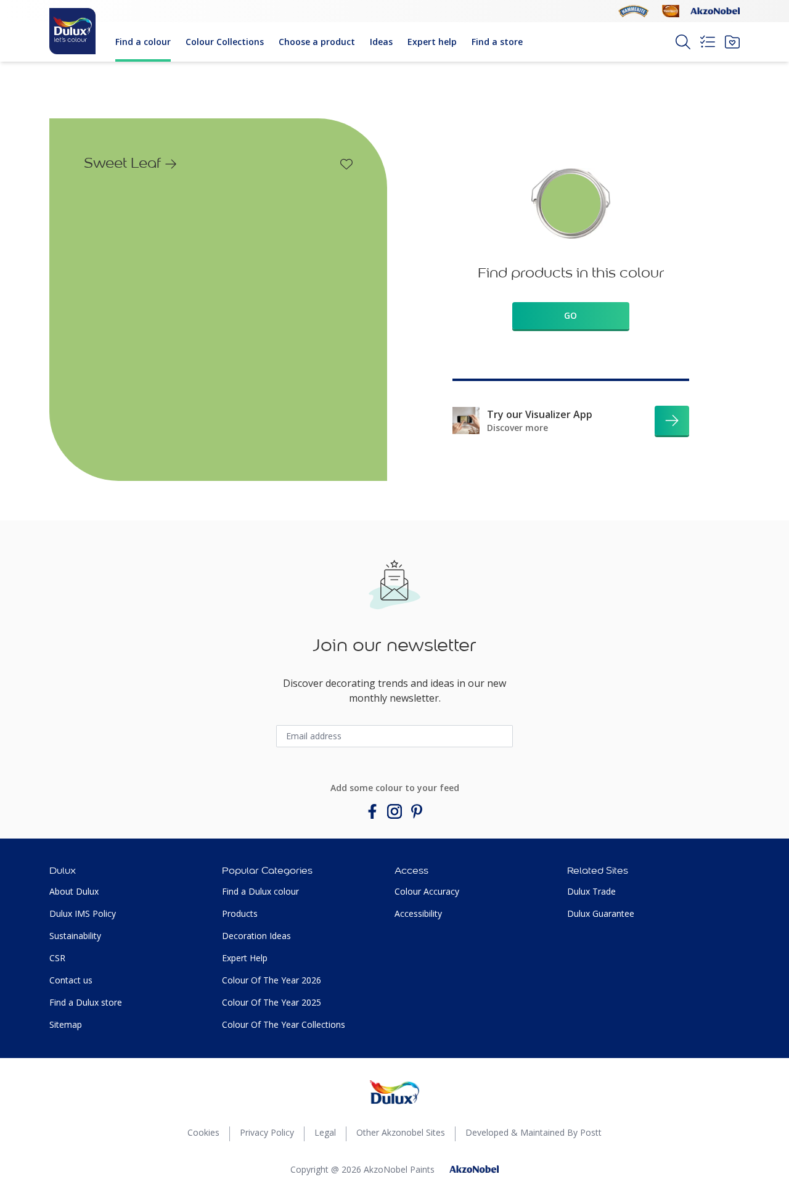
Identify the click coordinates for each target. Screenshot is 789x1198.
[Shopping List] (707, 42)
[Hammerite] (633, 11)
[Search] (683, 42)
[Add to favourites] (346, 164)
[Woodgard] (671, 11)
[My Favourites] (732, 42)
